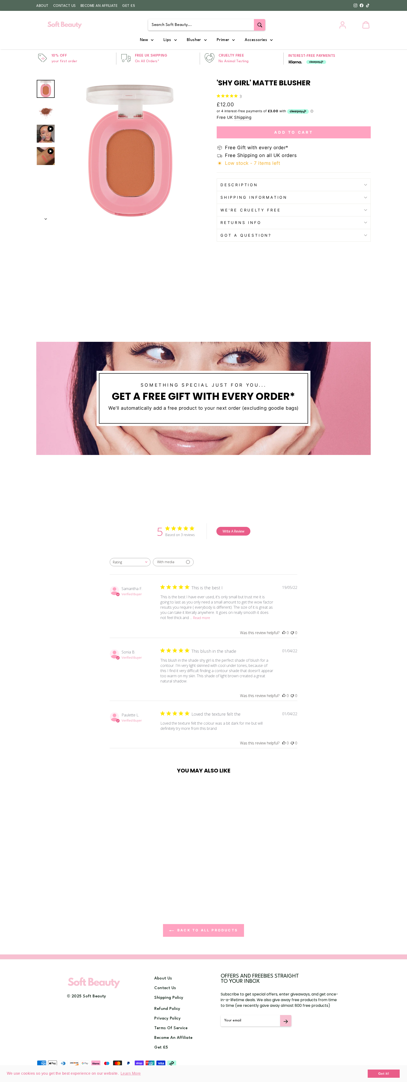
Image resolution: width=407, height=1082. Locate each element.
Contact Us (64, 6)
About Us (163, 978)
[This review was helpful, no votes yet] (283, 632)
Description (239, 184)
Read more (201, 617)
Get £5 (128, 6)
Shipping (242, 117)
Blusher (194, 40)
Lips (167, 40)
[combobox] (130, 562)
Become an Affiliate (99, 6)
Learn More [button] (131, 1073)
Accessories (256, 40)
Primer (223, 40)
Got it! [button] (383, 1073)
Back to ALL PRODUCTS (207, 930)
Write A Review (233, 531)
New (144, 40)
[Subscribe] (285, 1020)
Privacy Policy (167, 1018)
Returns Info (240, 222)
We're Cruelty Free (250, 210)
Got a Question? (246, 235)
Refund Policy (167, 1009)
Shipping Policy (168, 998)
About (42, 6)
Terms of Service (170, 1028)
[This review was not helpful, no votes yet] (292, 632)
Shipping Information (253, 197)
